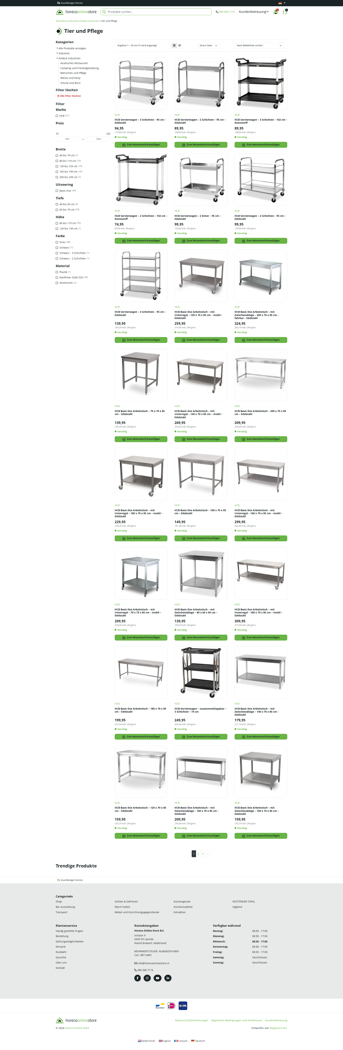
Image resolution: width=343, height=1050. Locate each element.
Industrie (73, 20)
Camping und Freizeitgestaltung (79, 68)
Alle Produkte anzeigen (72, 48)
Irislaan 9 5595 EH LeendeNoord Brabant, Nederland (150, 939)
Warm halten (122, 907)
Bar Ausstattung (65, 907)
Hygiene (237, 907)
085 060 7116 (227, 11)
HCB (117, 115)
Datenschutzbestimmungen (191, 1020)
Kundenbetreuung (276, 1020)
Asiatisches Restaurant (74, 63)
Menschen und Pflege (73, 73)
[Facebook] (137, 978)
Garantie (61, 957)
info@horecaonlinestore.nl (153, 963)
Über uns (61, 962)
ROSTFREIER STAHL (244, 901)
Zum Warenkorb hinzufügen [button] (143, 144)
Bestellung (62, 936)
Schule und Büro (70, 83)
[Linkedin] (168, 978)
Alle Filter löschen (70, 95)
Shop (59, 901)
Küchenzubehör (183, 907)
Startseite (61, 20)
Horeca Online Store (77, 1028)
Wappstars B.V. (278, 1028)
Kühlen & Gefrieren (126, 901)
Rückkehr (61, 952)
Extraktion (180, 912)
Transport (61, 912)
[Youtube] (157, 978)
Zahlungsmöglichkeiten (70, 941)
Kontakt (60, 968)
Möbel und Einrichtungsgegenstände (137, 912)
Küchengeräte (182, 901)
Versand (61, 946)
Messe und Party (70, 78)
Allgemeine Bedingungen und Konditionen (236, 1020)
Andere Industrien (89, 20)
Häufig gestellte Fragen (69, 931)
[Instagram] (147, 978)
